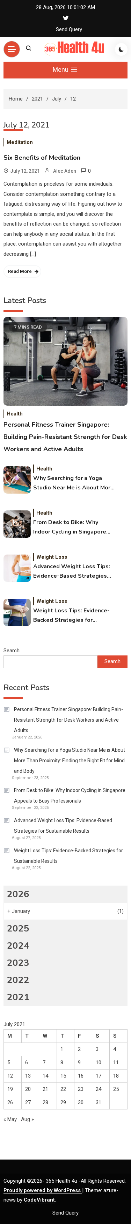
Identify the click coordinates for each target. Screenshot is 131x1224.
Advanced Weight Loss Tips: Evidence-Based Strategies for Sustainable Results (71, 572)
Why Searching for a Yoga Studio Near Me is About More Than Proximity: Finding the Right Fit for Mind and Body (73, 483)
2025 (18, 928)
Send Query (69, 29)
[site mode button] (121, 49)
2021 (18, 997)
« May (10, 1119)
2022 (18, 980)
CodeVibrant (39, 1200)
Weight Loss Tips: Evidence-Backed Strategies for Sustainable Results (71, 616)
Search (11, 650)
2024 (18, 946)
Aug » (27, 1119)
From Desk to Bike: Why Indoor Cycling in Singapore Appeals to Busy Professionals (69, 527)
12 (10, 1076)
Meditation (20, 142)
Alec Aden (64, 171)
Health (15, 414)
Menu (61, 69)
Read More (20, 271)
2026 (18, 894)
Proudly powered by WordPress (42, 1190)
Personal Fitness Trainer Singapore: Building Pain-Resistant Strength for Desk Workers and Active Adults (65, 436)
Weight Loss (51, 557)
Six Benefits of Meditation (41, 157)
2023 (18, 963)
